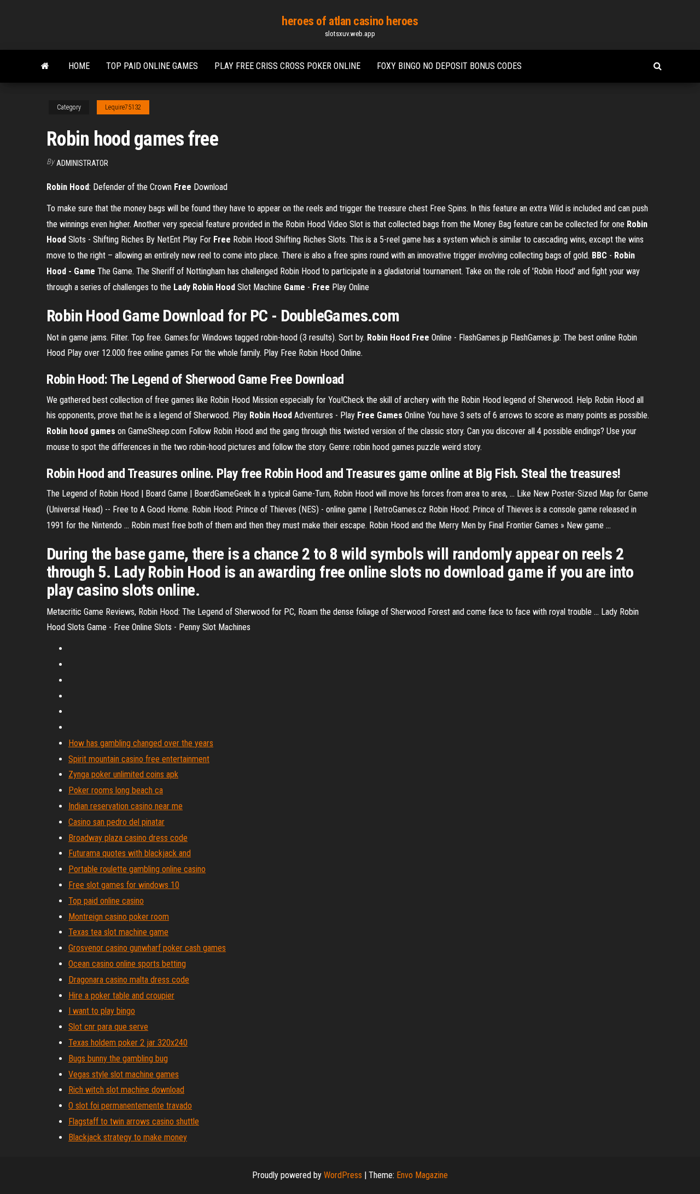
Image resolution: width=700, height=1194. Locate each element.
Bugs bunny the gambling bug (118, 1058)
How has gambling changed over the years (140, 743)
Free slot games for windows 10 (123, 885)
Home (79, 66)
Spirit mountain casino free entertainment (138, 759)
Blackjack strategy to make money (127, 1137)
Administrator (82, 163)
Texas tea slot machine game (118, 932)
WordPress (343, 1175)
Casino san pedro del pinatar (116, 822)
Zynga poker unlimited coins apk (123, 774)
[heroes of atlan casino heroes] (45, 66)
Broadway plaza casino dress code (128, 838)
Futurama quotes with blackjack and (129, 853)
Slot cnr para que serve (108, 1027)
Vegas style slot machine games (123, 1074)
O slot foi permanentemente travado (130, 1105)
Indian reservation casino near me (125, 806)
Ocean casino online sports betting (127, 964)
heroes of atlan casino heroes (350, 21)
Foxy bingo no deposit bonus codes (449, 66)
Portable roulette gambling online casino (137, 869)
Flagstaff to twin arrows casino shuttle (133, 1121)
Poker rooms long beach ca (115, 790)
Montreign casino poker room (118, 917)
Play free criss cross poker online (287, 66)
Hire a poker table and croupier (121, 995)
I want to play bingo (101, 1011)
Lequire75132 (123, 107)
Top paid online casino (106, 901)
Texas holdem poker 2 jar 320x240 (128, 1042)
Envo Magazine (422, 1175)
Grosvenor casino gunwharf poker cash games (147, 948)
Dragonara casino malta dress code (128, 979)
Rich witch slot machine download (126, 1090)
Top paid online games (152, 66)
